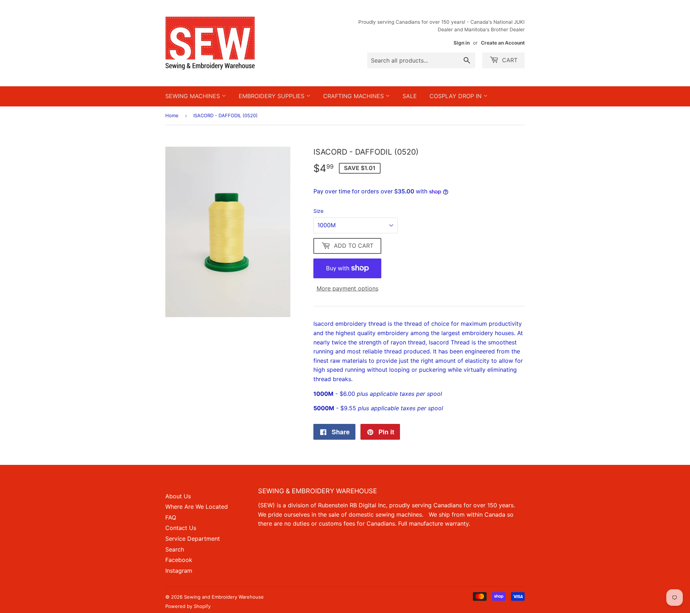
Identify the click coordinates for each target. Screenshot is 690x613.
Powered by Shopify (188, 606)
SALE (409, 96)
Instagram (178, 570)
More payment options (347, 288)
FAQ (170, 517)
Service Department (192, 538)
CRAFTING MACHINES (354, 96)
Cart (509, 60)
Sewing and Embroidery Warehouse (224, 597)
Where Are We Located (196, 506)
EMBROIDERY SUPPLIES (272, 96)
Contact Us (180, 527)
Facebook (178, 559)
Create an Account (503, 43)
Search (174, 549)
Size (318, 211)
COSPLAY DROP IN (456, 96)
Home (172, 115)
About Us (178, 496)
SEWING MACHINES (193, 96)
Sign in (462, 43)
